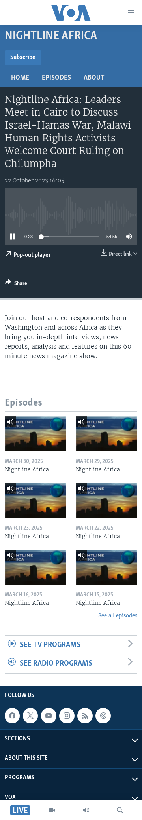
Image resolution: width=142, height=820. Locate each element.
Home (20, 78)
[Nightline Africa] (35, 433)
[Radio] (86, 810)
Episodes (56, 78)
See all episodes (117, 615)
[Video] (52, 810)
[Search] (120, 810)
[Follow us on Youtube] (48, 715)
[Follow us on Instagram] (66, 715)
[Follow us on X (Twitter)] (30, 715)
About (94, 78)
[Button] (16, 284)
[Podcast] (102, 715)
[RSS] (84, 715)
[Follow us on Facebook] (12, 715)
